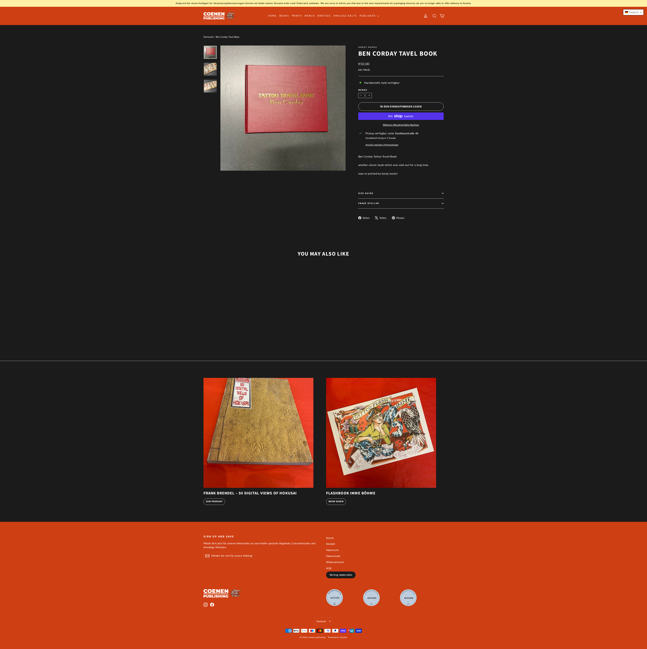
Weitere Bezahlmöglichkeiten (401, 124)
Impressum (332, 549)
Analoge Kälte (345, 15)
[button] (633, 12)
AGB (329, 568)
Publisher (368, 15)
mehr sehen (336, 501)
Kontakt (330, 543)
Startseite (208, 37)
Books (284, 15)
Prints (297, 15)
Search (330, 537)
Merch (310, 15)
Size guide (365, 193)
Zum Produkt (214, 501)
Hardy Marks (367, 47)
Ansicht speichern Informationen (382, 144)
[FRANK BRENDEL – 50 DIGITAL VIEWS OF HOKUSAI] (258, 433)
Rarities (324, 15)
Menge (362, 90)
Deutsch (321, 621)
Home (272, 15)
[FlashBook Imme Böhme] (381, 433)
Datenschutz (333, 555)
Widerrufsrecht (335, 562)
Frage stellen (368, 203)
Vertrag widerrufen (341, 574)
